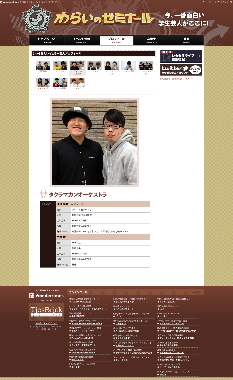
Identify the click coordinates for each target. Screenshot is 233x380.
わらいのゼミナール (125, 309)
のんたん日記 (78, 359)
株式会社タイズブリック (46, 323)
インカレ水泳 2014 (168, 302)
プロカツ (120, 316)
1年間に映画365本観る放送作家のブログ (178, 331)
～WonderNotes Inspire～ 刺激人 (87, 323)
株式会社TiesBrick (46, 312)
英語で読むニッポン (125, 345)
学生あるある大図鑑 (169, 345)
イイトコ (164, 316)
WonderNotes (46, 293)
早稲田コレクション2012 (83, 331)
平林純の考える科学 (125, 302)
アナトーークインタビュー (172, 323)
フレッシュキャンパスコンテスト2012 (177, 338)
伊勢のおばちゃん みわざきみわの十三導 (134, 353)
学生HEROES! (78, 316)
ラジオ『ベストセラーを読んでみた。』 (90, 309)
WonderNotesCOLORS (82, 338)
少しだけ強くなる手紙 (170, 367)
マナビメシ (121, 323)
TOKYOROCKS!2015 (81, 302)
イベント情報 (81, 40)
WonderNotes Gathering (83, 352)
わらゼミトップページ (46, 40)
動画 (186, 40)
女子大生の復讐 (123, 338)
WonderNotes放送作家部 (127, 331)
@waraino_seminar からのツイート (178, 79)
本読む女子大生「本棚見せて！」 (175, 360)
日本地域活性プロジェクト (172, 352)
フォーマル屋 (122, 360)
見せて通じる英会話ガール (84, 345)
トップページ (210, 2)
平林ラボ (76, 367)
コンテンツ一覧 (225, 2)
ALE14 (163, 374)
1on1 (162, 309)
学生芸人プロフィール (116, 40)
